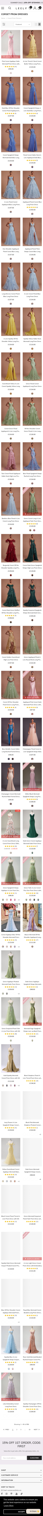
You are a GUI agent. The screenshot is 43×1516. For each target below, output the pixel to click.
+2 (18, 900)
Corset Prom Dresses (15, 18)
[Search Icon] (12, 8)
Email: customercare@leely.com (12, 1490)
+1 (18, 1181)
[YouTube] (18, 1494)
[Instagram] (8, 1494)
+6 (40, 1179)
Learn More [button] (8, 1506)
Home (3, 18)
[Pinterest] (13, 1494)
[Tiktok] (23, 1494)
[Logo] (21, 8)
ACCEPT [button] (21, 1512)
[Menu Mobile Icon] (2, 8)
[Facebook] (3, 1494)
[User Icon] (34, 8)
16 (29, 1429)
